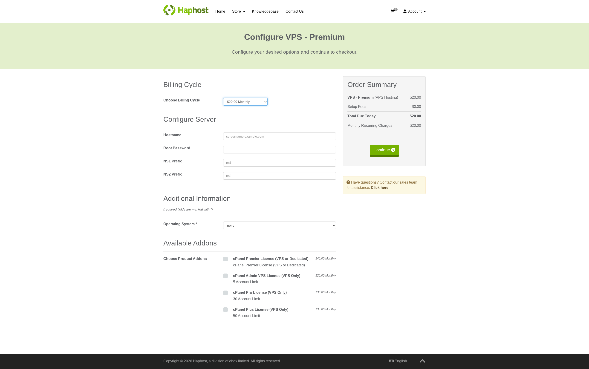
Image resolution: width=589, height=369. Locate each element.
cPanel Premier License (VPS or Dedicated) (284, 259)
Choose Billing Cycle (181, 100)
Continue (382, 150)
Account (415, 11)
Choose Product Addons (185, 259)
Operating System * (180, 224)
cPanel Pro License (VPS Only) (284, 292)
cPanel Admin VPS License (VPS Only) (284, 276)
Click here (379, 188)
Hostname (172, 135)
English (400, 361)
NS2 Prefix (172, 174)
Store (237, 11)
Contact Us (295, 11)
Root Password (176, 148)
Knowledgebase (265, 11)
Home (220, 11)
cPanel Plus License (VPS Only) (284, 309)
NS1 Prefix (172, 161)
